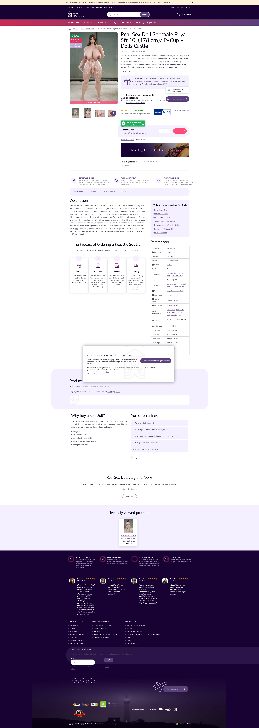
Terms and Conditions (77, 640)
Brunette (170, 252)
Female (169, 269)
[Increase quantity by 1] (168, 131)
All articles (129, 497)
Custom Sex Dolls (161, 214)
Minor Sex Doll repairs (162, 217)
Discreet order (74, 625)
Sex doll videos (89, 7)
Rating (93, 191)
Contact (72, 628)
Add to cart (181, 131)
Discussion (108, 191)
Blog (110, 7)
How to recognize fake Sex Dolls (166, 225)
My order (71, 7)
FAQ (105, 7)
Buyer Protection (160, 210)
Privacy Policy (74, 637)
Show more (124, 71)
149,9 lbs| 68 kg (177, 276)
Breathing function (177, 312)
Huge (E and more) (173, 291)
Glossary (129, 640)
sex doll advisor (174, 150)
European (170, 256)
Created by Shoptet (186, 724)
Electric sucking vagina (174, 315)
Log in (109, 660)
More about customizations (135, 103)
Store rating (73, 631)
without (169, 295)
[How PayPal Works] (162, 112)
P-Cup (182, 291)
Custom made (171, 248)
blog (123, 231)
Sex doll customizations (134, 631)
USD (172, 7)
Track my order (173, 689)
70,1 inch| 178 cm (178, 287)
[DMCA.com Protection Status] (104, 704)
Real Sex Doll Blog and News (136, 625)
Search (144, 15)
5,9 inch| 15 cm (172, 306)
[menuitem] (74, 23)
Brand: (127, 140)
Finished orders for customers (103, 625)
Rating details (140, 51)
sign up (117, 391)
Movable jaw (171, 310)
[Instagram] (91, 681)
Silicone (169, 265)
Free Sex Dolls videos (100, 628)
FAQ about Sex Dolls (76, 643)
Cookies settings (148, 367)
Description (78, 191)
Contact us (125, 165)
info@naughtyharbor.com (152, 161)
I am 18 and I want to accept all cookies (156, 361)
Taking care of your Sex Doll (164, 221)
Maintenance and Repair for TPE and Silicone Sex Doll (144, 634)
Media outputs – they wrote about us (105, 634)
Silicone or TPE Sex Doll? (163, 229)
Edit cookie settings (110, 724)
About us (99, 7)
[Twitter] (75, 681)
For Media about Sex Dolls (102, 637)
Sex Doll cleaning (160, 233)
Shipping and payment (77, 634)
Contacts (79, 7)
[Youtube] (83, 681)
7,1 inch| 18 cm (172, 300)
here (107, 372)
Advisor (129, 628)
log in (110, 391)
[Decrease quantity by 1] (159, 131)
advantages (135, 211)
